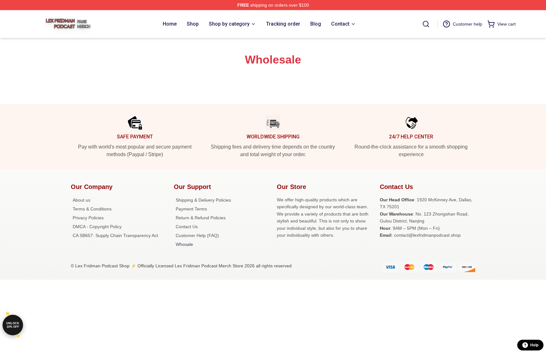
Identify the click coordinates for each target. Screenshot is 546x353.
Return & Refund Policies (201, 217)
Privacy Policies (88, 217)
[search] (426, 24)
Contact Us (187, 226)
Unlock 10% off (12, 325)
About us (81, 200)
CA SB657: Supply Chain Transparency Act (115, 235)
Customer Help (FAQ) (197, 235)
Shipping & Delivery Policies (203, 200)
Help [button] (534, 345)
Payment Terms (191, 208)
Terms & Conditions (92, 208)
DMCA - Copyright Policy (97, 226)
